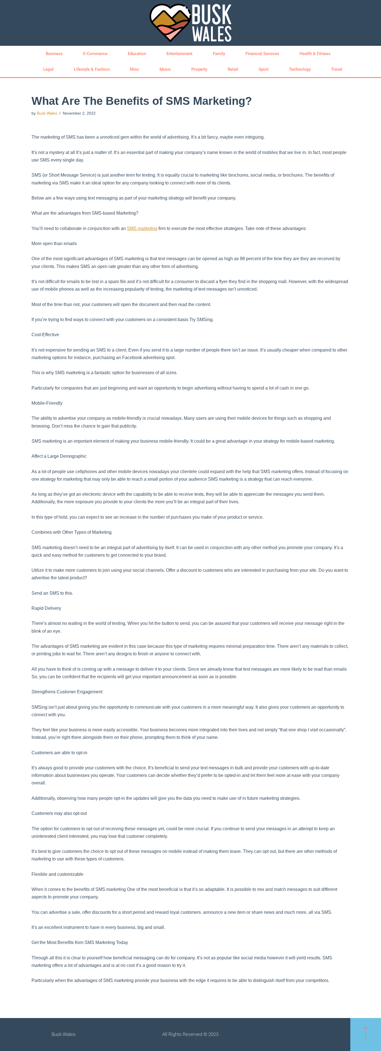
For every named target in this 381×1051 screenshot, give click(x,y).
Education (137, 53)
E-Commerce (95, 53)
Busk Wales (47, 113)
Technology (300, 69)
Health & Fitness (315, 53)
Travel (336, 69)
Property (199, 69)
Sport (264, 69)
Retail (233, 69)
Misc (134, 69)
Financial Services (262, 53)
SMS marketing (142, 228)
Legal (48, 69)
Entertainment (179, 53)
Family (219, 53)
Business (54, 53)
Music (165, 69)
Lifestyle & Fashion (92, 69)
